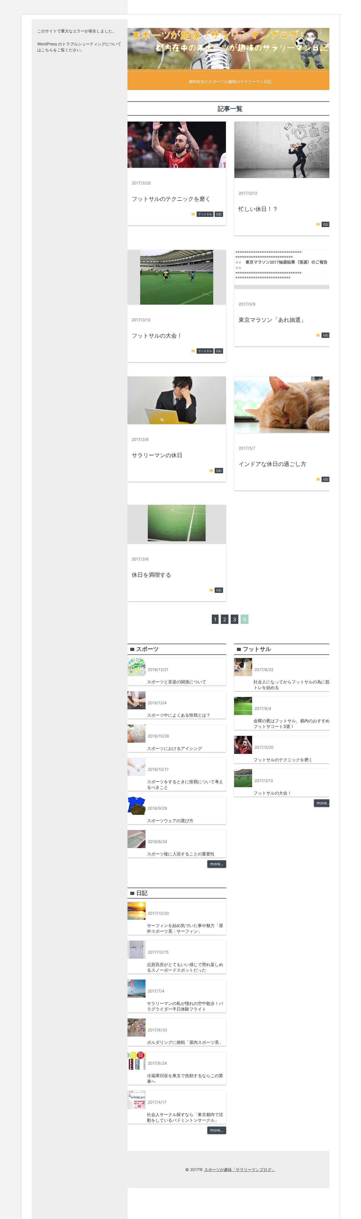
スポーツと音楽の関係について (176, 682)
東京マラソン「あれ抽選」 (272, 319)
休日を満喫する (151, 574)
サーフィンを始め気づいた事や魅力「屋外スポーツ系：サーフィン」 (185, 928)
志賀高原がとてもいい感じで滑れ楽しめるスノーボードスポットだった (185, 967)
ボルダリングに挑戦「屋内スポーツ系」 (185, 1042)
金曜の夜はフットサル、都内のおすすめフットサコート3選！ (292, 723)
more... (216, 863)
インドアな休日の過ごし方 (272, 464)
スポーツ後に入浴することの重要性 (181, 854)
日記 (219, 214)
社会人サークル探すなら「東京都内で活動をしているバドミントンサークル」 (185, 1117)
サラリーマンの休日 (157, 455)
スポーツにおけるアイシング (174, 748)
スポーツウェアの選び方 (170, 820)
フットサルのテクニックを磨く (171, 198)
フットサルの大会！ (157, 335)
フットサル (205, 214)
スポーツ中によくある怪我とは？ (178, 715)
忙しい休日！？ (258, 209)
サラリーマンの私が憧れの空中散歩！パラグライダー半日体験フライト (185, 1006)
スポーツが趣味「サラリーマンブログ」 (239, 1169)
